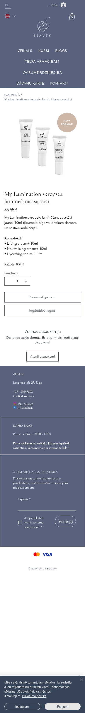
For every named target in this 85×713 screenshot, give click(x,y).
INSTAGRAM (25, 404)
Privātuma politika (34, 696)
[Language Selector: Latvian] (10, 16)
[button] (72, 16)
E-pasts (24, 499)
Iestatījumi (22, 706)
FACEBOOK (26, 407)
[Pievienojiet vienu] (26, 281)
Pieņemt (62, 706)
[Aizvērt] (79, 682)
